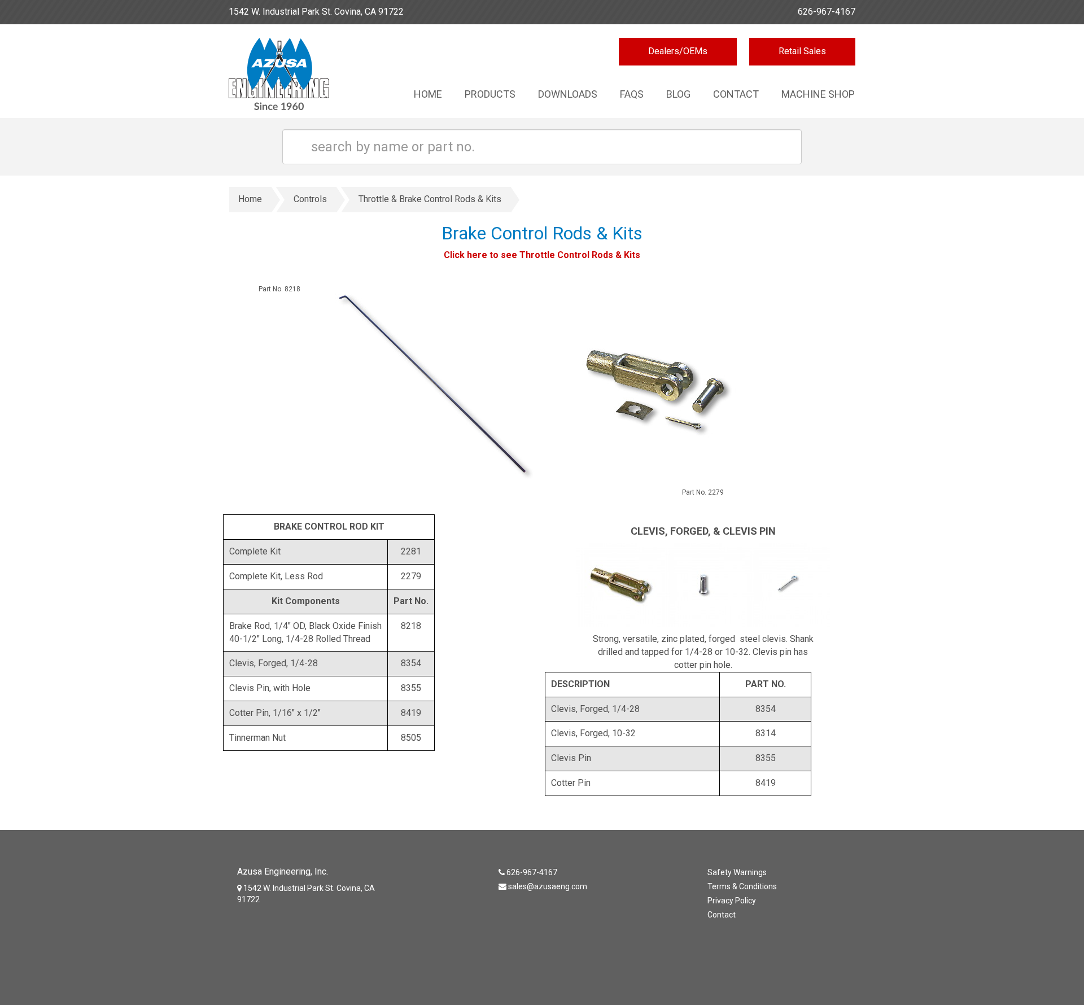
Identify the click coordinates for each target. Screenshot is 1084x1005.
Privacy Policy (731, 900)
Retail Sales (802, 51)
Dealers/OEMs (677, 51)
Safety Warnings (737, 872)
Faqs (632, 94)
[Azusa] (301, 77)
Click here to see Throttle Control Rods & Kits (542, 255)
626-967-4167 (826, 11)
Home (428, 94)
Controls (310, 199)
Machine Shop (818, 94)
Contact (736, 94)
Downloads (567, 94)
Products (490, 94)
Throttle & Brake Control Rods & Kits (430, 199)
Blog (678, 94)
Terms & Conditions (742, 886)
